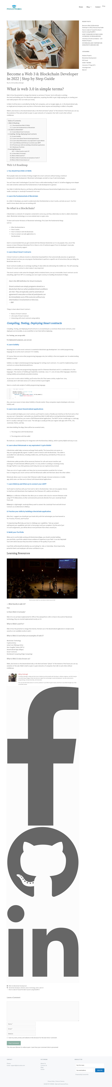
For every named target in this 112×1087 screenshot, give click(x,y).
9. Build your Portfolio (18, 147)
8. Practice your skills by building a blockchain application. (28, 145)
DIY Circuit (85, 60)
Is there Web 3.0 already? (19, 153)
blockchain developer (14, 988)
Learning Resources (14, 149)
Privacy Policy (51, 1081)
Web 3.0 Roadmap (14, 123)
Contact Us (44, 1065)
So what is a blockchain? (16, 130)
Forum (42, 1069)
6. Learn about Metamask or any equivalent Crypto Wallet (28, 140)
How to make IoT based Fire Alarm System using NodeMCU (24, 989)
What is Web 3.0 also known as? (21, 160)
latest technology (30, 988)
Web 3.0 (11, 986)
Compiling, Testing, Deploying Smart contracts (23, 134)
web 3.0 (41, 988)
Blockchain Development (20, 986)
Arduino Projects (87, 55)
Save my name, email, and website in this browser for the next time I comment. (33, 1038)
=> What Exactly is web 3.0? (22, 151)
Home (81, 7)
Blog (88, 7)
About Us (43, 1063)
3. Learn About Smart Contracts (21, 132)
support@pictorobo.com (18, 1065)
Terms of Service (60, 1081)
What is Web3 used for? (18, 155)
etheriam (22, 988)
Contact (97, 7)
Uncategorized (86, 67)
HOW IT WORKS (86, 62)
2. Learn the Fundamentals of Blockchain (23, 127)
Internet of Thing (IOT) (88, 65)
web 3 (37, 988)
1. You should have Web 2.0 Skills (21, 125)
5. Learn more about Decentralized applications (25, 138)
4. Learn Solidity (16, 136)
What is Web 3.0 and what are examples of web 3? (26, 158)
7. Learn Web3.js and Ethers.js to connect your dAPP (26, 143)
